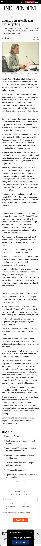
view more (20, 481)
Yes (7, 515)
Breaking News (27, 506)
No (12, 515)
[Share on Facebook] (34, 38)
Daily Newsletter (10, 506)
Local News (6, 17)
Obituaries (8, 509)
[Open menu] (2, 2)
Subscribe (29, 2)
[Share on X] (38, 38)
